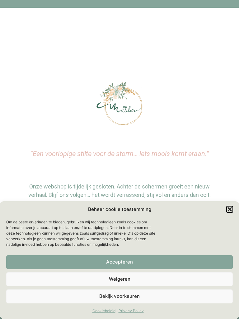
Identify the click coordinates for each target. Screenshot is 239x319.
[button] (230, 209)
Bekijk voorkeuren (119, 296)
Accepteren (119, 262)
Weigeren (119, 279)
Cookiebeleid (103, 310)
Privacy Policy (131, 310)
